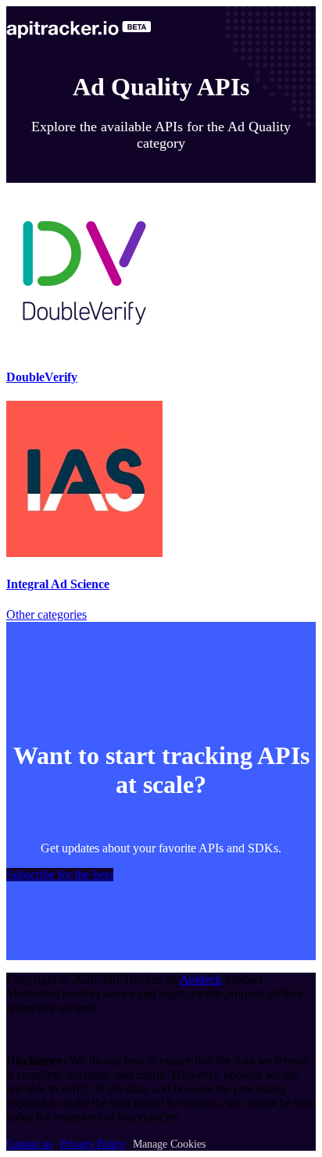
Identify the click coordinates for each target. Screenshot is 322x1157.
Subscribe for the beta (59, 874)
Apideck (201, 979)
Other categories (46, 614)
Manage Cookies (169, 1144)
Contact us (29, 1144)
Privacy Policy (92, 1144)
